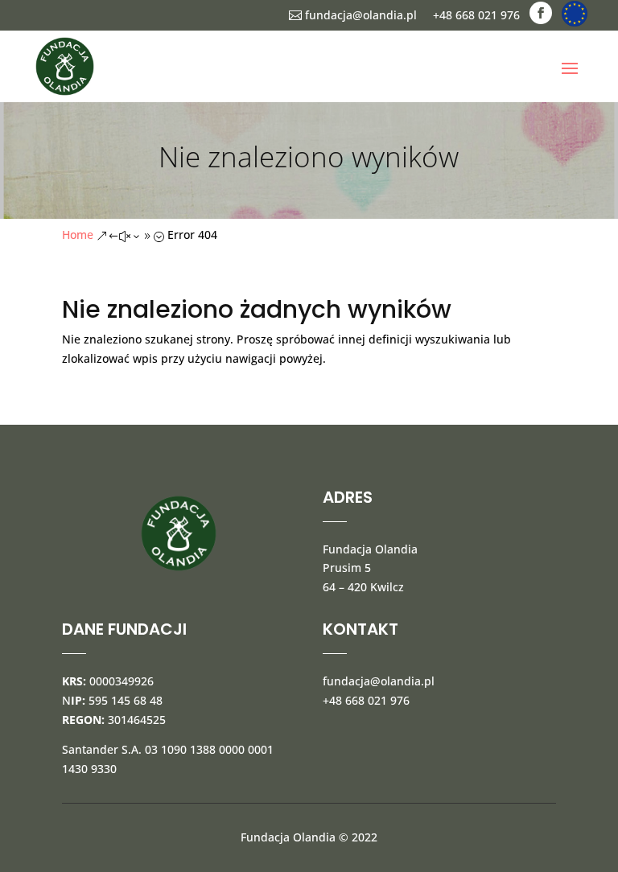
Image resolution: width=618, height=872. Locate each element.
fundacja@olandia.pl (353, 15)
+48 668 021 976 (476, 15)
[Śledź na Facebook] (540, 13)
